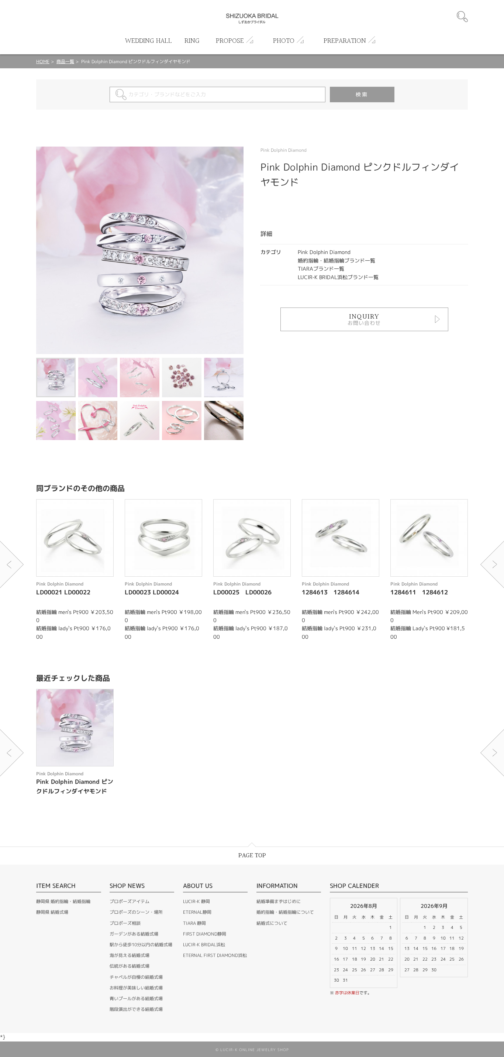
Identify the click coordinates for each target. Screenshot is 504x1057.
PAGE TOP (252, 855)
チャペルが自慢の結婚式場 (136, 977)
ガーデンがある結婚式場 (134, 934)
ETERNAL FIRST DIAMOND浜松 (215, 955)
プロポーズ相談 (125, 923)
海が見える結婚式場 (129, 955)
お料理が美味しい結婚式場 (136, 988)
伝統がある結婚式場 (129, 966)
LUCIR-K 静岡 (196, 901)
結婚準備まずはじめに (278, 901)
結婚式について (271, 923)
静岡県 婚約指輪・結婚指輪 (63, 901)
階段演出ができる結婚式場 (136, 1009)
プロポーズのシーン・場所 (136, 912)
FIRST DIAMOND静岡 (204, 934)
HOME (42, 61)
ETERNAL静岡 (197, 912)
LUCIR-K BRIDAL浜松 (204, 944)
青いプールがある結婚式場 (136, 998)
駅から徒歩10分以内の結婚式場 (141, 944)
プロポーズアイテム (129, 901)
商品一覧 (65, 61)
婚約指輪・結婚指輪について (285, 912)
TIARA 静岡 (194, 923)
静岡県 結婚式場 (52, 912)
